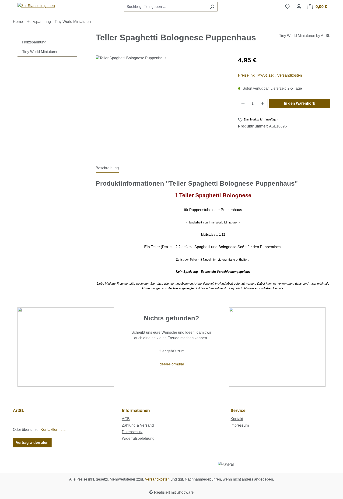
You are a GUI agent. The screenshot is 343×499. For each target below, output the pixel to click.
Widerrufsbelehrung (138, 438)
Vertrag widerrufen (32, 443)
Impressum (240, 425)
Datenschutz (132, 432)
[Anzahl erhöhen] (263, 103)
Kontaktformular (53, 430)
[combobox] (165, 6)
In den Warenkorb (299, 103)
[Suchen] (211, 6)
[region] (162, 105)
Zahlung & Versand (138, 425)
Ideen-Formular (171, 364)
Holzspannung (34, 42)
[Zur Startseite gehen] (36, 6)
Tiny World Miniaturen (40, 52)
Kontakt (237, 419)
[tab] (107, 168)
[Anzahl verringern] (243, 103)
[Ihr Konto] (298, 6)
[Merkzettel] (287, 6)
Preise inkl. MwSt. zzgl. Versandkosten (270, 75)
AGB (126, 419)
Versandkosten (157, 479)
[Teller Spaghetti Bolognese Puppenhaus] (162, 105)
